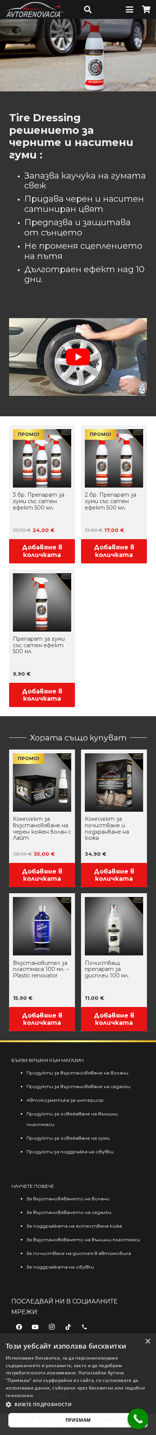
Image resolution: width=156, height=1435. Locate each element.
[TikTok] (68, 1327)
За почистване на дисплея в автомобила (79, 1253)
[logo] (34, 9)
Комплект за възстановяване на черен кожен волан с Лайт (42, 828)
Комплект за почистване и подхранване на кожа (107, 828)
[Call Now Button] (138, 1418)
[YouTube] (35, 1327)
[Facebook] (19, 1327)
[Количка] (146, 9)
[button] (88, 9)
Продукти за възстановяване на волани (77, 1073)
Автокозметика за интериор (65, 1100)
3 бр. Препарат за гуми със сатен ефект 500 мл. (38, 501)
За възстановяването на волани (68, 1198)
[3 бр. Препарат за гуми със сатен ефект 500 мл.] (42, 458)
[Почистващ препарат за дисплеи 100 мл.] (114, 926)
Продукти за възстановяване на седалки (78, 1086)
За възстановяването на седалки (69, 1212)
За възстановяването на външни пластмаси (83, 1239)
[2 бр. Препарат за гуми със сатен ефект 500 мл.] (114, 458)
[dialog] (78, 1384)
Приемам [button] (78, 1420)
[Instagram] (51, 1327)
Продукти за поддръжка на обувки (70, 1151)
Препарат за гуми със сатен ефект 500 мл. (39, 645)
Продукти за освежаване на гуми (68, 1138)
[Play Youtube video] (78, 357)
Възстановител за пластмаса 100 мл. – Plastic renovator (41, 969)
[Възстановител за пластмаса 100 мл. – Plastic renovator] (42, 926)
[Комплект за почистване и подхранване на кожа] (114, 782)
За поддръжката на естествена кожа (74, 1226)
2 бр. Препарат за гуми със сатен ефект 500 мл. (110, 501)
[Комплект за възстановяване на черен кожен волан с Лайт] (42, 782)
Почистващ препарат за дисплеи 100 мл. (107, 969)
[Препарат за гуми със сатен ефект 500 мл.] (42, 602)
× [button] (147, 1341)
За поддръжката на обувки (60, 1267)
